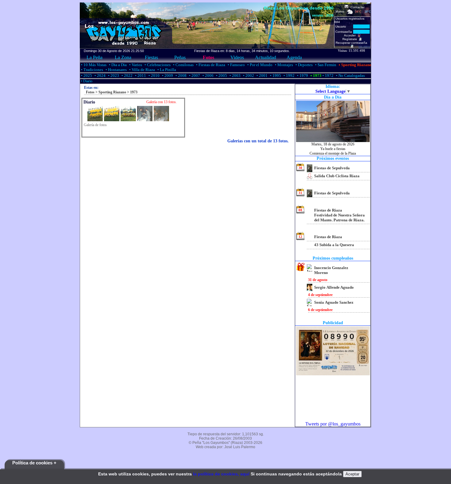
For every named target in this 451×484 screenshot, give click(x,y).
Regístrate (350, 39)
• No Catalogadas (350, 75)
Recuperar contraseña (352, 42)
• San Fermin (325, 64)
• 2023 (113, 75)
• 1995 (275, 75)
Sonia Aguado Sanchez (333, 302)
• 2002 (248, 75)
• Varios (135, 64)
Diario (89, 102)
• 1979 (302, 75)
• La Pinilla (166, 69)
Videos (237, 57)
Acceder (350, 35)
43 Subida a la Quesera (334, 244)
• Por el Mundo (259, 64)
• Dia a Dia (117, 64)
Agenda (294, 57)
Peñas (180, 57)
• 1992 (289, 75)
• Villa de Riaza (141, 69)
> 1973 (131, 92)
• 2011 (140, 75)
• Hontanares (116, 69)
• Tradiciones (91, 69)
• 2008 (181, 75)
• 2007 (194, 75)
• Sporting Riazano (355, 64)
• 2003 (235, 75)
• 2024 (100, 75)
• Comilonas (183, 64)
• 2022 (127, 75)
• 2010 (154, 75)
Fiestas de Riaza (328, 236)
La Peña (94, 57)
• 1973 (316, 75)
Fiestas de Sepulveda (332, 168)
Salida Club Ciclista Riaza (337, 176)
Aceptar (352, 474)
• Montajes (283, 64)
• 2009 (167, 75)
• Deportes (304, 64)
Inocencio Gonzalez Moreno (331, 270)
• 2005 (221, 75)
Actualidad (265, 57)
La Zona (123, 57)
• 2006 (208, 75)
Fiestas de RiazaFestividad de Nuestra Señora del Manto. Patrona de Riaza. (339, 215)
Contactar (356, 7)
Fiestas (151, 57)
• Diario (86, 81)
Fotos (208, 57)
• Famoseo (236, 64)
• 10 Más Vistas (93, 64)
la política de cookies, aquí (221, 473)
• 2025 (86, 75)
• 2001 (262, 75)
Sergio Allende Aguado (334, 287)
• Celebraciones (157, 64)
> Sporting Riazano (110, 92)
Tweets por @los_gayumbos (332, 423)
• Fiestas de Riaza (210, 64)
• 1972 (327, 75)
